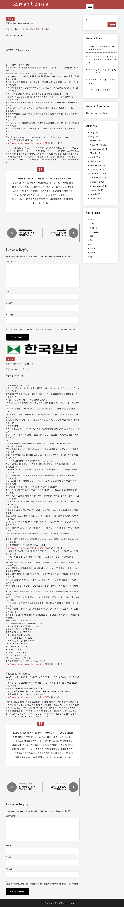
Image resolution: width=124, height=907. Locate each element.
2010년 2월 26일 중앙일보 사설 (26, 234)
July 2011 (95, 132)
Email (9, 303)
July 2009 (95, 194)
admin (16, 29)
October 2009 (97, 182)
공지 (92, 236)
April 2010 (95, 157)
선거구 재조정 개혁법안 (100, 90)
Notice (93, 228)
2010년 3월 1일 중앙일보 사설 (58, 234)
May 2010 (95, 153)
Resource (95, 232)
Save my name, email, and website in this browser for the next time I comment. (42, 329)
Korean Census (30, 4)
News (93, 223)
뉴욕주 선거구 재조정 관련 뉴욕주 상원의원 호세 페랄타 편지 (102, 59)
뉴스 (92, 240)
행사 (92, 256)
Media (93, 219)
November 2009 (98, 177)
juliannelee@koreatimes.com (23, 620)
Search (89, 20)
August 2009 (96, 190)
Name (9, 291)
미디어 (93, 248)
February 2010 (97, 165)
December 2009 (98, 173)
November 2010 (98, 145)
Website (9, 315)
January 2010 (97, 169)
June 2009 (95, 198)
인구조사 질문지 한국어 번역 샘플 (27, 788)
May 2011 (95, 136)
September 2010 (98, 149)
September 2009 (98, 186)
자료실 (10, 19)
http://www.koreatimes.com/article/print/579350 (28, 548)
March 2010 (96, 161)
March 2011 (96, 140)
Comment (11, 261)
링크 (92, 244)
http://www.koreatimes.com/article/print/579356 (28, 143)
